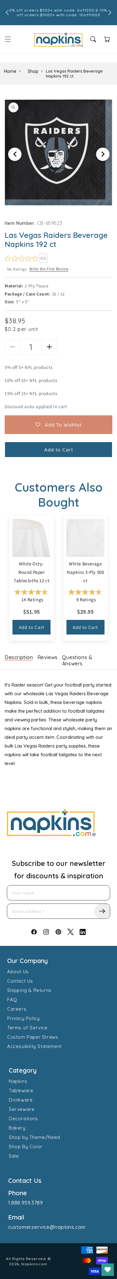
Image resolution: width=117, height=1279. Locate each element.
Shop (33, 71)
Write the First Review (48, 268)
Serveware (21, 1109)
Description (19, 657)
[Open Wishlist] (107, 1269)
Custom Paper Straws (32, 1037)
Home (10, 71)
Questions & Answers (77, 660)
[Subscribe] (102, 911)
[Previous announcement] (7, 12)
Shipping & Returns (29, 990)
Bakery (17, 1128)
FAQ (12, 1000)
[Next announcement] (110, 12)
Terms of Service (27, 1028)
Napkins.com (34, 1264)
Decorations (23, 1118)
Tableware (21, 1090)
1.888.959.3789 (25, 1203)
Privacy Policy (23, 1018)
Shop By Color (26, 1146)
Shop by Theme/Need (34, 1137)
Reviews (47, 657)
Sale (14, 1156)
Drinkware (20, 1100)
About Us (18, 972)
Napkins (18, 1081)
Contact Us (20, 981)
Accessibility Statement (34, 1046)
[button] (8, 39)
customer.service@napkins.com (46, 1227)
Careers (16, 1009)
